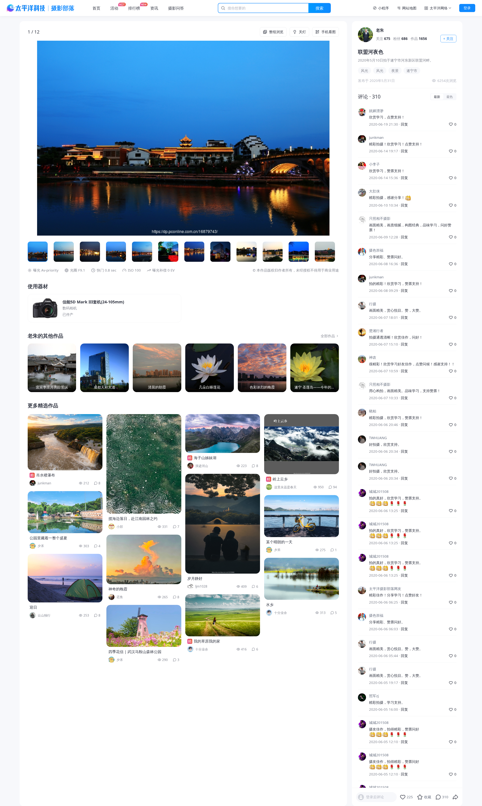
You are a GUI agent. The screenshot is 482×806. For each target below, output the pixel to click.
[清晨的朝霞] (157, 367)
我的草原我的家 (207, 641)
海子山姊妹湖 (205, 457)
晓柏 (372, 411)
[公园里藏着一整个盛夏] (65, 512)
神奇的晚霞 (117, 589)
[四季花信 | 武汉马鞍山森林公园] (143, 626)
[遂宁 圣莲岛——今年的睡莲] (314, 367)
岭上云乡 (280, 479)
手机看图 (328, 31)
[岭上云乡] (301, 444)
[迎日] (65, 578)
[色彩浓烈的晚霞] (262, 367)
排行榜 (134, 8)
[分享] (455, 797)
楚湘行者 (376, 330)
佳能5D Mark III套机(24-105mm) (93, 302)
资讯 (154, 8)
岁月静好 (194, 578)
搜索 (319, 8)
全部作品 (328, 336)
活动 (114, 8)
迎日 (33, 607)
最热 (449, 96)
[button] (59, 138)
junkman (376, 137)
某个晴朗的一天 (279, 541)
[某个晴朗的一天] (301, 516)
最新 (437, 96)
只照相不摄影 (379, 218)
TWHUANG (378, 437)
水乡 (270, 604)
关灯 (302, 31)
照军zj (374, 695)
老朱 (380, 30)
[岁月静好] (222, 524)
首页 (96, 8)
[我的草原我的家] (222, 615)
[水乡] (301, 579)
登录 (467, 7)
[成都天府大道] (104, 367)
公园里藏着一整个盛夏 (48, 537)
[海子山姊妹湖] (222, 433)
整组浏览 (276, 31)
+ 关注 (448, 38)
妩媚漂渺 (376, 110)
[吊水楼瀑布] (65, 442)
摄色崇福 (376, 250)
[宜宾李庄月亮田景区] (52, 367)
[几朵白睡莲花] (209, 367)
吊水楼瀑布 (45, 475)
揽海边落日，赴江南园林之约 (132, 518)
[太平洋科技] (26, 8)
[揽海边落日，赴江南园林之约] (143, 464)
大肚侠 (374, 191)
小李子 (374, 164)
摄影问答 (176, 8)
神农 (372, 357)
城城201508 (379, 491)
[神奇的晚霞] (143, 559)
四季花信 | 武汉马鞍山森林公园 (134, 651)
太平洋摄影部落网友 (385, 588)
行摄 (372, 303)
